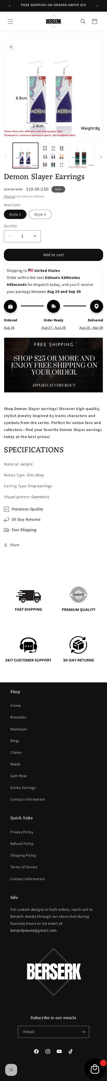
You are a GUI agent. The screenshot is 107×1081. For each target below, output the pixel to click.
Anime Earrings (23, 787)
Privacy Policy (21, 832)
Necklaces (18, 729)
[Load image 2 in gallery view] (53, 155)
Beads (15, 764)
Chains (16, 752)
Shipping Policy (23, 855)
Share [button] (14, 544)
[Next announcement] (97, 5)
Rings (14, 740)
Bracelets (18, 717)
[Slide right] (101, 156)
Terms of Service (24, 867)
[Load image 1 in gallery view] (25, 155)
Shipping (9, 196)
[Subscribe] (83, 1032)
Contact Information (27, 799)
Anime (15, 705)
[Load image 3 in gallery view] (81, 155)
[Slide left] (5, 156)
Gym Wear (18, 775)
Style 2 (40, 214)
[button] (10, 21)
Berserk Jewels (59, 1076)
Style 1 (15, 214)
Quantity (10, 226)
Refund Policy (22, 843)
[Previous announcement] (9, 5)
